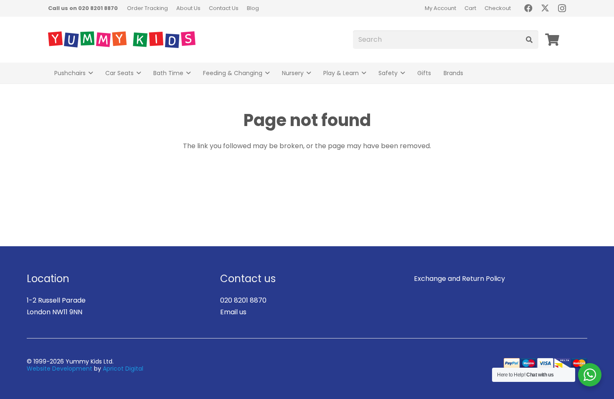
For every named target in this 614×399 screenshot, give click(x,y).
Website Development (59, 368)
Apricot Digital (123, 368)
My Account (440, 8)
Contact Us (223, 8)
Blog (253, 8)
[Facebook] (528, 8)
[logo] (121, 39)
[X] (545, 8)
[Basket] (552, 40)
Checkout (498, 8)
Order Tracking (147, 8)
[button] (91, 73)
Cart (470, 8)
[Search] (529, 39)
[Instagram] (561, 8)
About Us (188, 8)
